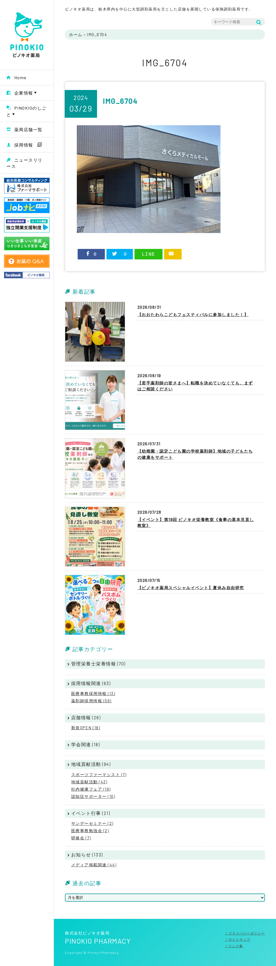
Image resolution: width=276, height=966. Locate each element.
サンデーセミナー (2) (92, 823)
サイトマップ (239, 939)
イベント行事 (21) (90, 813)
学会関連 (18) (85, 744)
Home (20, 77)
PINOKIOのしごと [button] (26, 111)
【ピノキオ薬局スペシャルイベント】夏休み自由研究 (190, 587)
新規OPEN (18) (85, 727)
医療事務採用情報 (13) (93, 693)
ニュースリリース (24, 163)
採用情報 (23, 144)
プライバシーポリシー (247, 933)
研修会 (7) (81, 837)
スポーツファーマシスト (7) (99, 774)
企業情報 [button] (23, 92)
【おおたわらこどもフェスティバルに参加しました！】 (193, 314)
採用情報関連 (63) (91, 683)
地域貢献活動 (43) (89, 781)
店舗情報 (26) (86, 717)
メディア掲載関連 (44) (94, 864)
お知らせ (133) (87, 854)
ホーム (75, 34)
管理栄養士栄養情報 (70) (98, 663)
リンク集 (236, 946)
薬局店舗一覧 (28, 129)
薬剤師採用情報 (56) (91, 700)
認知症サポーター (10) (93, 796)
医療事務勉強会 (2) (90, 830)
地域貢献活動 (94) (91, 764)
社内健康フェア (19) (91, 789)
